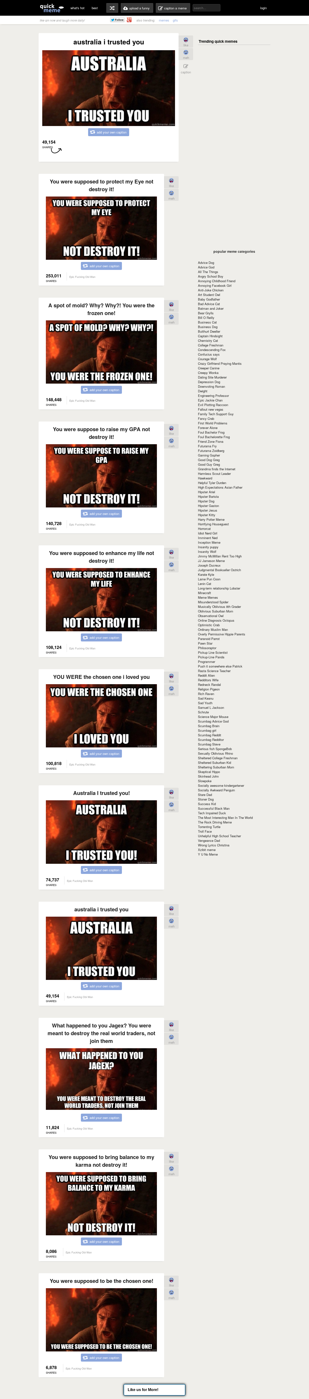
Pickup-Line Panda (211, 657)
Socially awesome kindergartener (221, 785)
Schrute (203, 712)
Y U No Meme (208, 854)
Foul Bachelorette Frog (214, 437)
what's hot (77, 8)
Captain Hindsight (210, 336)
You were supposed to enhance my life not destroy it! (101, 556)
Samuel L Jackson (211, 707)
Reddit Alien (206, 675)
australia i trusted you (101, 909)
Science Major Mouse (213, 716)
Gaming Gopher (209, 455)
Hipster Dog (206, 501)
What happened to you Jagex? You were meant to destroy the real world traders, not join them (101, 1033)
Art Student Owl (209, 294)
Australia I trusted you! (101, 793)
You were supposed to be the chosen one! (101, 1281)
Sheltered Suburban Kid (214, 762)
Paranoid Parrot (209, 638)
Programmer (206, 661)
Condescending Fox (212, 349)
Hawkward (205, 478)
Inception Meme (209, 542)
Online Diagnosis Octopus (216, 620)
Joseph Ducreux (209, 565)
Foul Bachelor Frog (211, 432)
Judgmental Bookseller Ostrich (219, 570)
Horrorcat (204, 528)
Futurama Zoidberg (211, 450)
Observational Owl (211, 615)
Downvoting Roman (211, 386)
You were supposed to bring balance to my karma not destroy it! (101, 1160)
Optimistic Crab (209, 625)
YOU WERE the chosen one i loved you (101, 677)
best (95, 8)
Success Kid (207, 803)
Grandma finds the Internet (216, 469)
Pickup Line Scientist (213, 652)
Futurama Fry (207, 446)
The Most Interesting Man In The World (225, 817)
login (263, 8)
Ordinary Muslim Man (213, 629)
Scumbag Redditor (211, 739)
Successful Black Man (214, 808)
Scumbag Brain (208, 726)
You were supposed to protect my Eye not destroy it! (101, 185)
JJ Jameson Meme (211, 560)
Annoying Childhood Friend (216, 281)
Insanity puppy (208, 547)
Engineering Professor (213, 395)
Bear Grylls (206, 313)
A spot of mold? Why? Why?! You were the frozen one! (101, 309)
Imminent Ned (208, 537)
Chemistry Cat (208, 340)
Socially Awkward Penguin (216, 790)
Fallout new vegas (210, 409)
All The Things (208, 271)
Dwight (202, 391)
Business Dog (208, 326)
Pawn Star (205, 643)
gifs (175, 20)
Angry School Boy (210, 276)
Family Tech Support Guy (216, 414)
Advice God (206, 267)
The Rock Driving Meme (215, 822)
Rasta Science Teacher (214, 670)
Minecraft (204, 593)
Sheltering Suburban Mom (216, 767)
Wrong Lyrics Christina (213, 845)
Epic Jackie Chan (210, 400)
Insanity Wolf (207, 551)
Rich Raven (206, 693)
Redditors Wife (208, 680)
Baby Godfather (209, 299)
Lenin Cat (204, 583)
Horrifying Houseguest (213, 524)
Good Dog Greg (209, 459)
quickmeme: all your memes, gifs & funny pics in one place (52, 8)
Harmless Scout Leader (214, 473)
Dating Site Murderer (212, 377)
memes (164, 20)
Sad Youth (205, 703)
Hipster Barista (208, 496)
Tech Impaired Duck (212, 813)
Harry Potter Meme (211, 519)
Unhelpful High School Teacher (219, 836)
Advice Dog (206, 262)
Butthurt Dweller (209, 331)
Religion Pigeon (209, 689)
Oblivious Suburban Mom (215, 611)
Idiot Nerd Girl (207, 533)
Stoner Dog (206, 799)
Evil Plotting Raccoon (213, 404)
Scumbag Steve (209, 744)
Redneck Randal (209, 684)
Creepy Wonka (208, 372)
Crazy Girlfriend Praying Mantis (220, 363)
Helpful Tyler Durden (212, 482)
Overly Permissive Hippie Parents (221, 634)
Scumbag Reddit (209, 735)
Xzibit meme (207, 849)
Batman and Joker (211, 308)
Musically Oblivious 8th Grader (219, 606)
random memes (112, 8)
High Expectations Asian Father (220, 487)
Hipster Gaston (208, 505)
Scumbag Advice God (213, 721)
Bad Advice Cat (209, 304)
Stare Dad (205, 794)
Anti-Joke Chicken (211, 290)
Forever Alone (208, 427)
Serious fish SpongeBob (215, 748)
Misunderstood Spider (213, 602)
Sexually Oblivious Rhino (215, 753)
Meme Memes (208, 597)
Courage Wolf (207, 359)
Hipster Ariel (206, 492)
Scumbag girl (207, 730)
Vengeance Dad (209, 840)
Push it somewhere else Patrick (220, 666)
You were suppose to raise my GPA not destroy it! (101, 433)
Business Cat (207, 322)
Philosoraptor (207, 648)
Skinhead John (208, 776)
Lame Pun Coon (209, 579)
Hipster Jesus (207, 510)
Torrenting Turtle (209, 826)
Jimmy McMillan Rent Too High (220, 556)
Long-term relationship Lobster (219, 588)
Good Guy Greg (209, 464)
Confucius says (209, 354)
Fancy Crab (206, 418)
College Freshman (210, 345)
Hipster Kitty (206, 515)
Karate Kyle (206, 574)
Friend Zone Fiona (210, 441)
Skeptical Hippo (209, 771)
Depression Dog (209, 382)
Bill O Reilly (206, 317)
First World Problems (212, 423)
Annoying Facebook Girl (215, 285)
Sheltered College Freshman (218, 758)
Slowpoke (204, 781)
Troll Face (205, 831)
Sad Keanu (205, 698)
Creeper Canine (208, 368)
